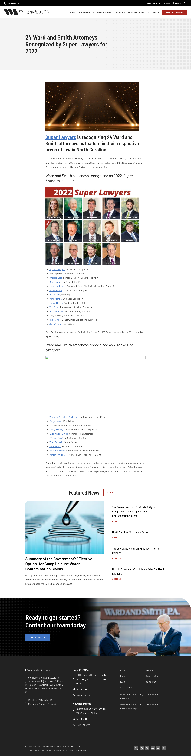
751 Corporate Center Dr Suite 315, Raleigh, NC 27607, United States (91, 679)
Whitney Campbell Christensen (65, 417)
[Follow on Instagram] (147, 748)
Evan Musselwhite (58, 433)
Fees (149, 3)
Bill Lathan (54, 294)
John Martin (55, 298)
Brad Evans (55, 282)
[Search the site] (185, 3)
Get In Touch (38, 637)
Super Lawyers (60, 137)
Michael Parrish (57, 438)
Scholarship (126, 687)
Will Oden (54, 307)
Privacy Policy (151, 675)
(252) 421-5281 (83, 725)
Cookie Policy (33, 750)
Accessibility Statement (76, 750)
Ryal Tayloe (55, 319)
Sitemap (148, 670)
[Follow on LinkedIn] (153, 748)
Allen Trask (55, 446)
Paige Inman (55, 421)
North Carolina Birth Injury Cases (130, 532)
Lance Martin (56, 303)
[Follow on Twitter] (136, 748)
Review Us (177, 3)
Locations (167, 3)
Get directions (83, 689)
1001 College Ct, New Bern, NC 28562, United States (91, 710)
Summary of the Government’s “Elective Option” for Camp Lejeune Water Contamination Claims (58, 563)
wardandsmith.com (39, 669)
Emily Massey (56, 429)
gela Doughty (58, 269)
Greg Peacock (56, 311)
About (123, 670)
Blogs (123, 675)
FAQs (122, 681)
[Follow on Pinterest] (164, 748)
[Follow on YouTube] (158, 748)
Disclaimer (59, 750)
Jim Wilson (55, 324)
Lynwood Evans (57, 286)
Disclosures (150, 681)
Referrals (157, 3)
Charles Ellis (55, 277)
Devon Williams (57, 450)
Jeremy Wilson (57, 454)
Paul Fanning (55, 290)
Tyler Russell (55, 442)
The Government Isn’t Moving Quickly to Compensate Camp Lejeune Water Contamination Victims (133, 511)
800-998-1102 (13, 3)
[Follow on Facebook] (142, 748)
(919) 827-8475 (83, 695)
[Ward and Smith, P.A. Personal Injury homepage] (26, 12)
